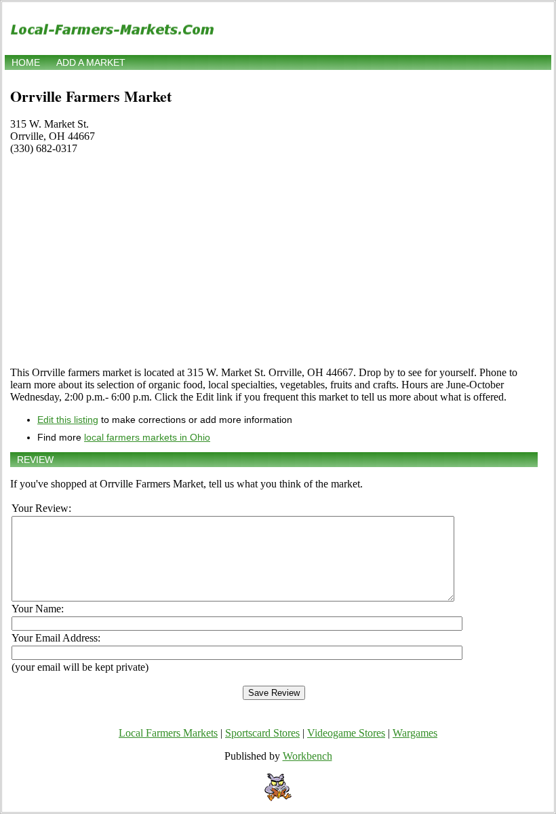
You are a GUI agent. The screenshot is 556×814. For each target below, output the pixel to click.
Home (26, 62)
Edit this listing (67, 419)
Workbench (307, 756)
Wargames (415, 733)
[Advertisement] (274, 261)
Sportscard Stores (262, 733)
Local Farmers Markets (168, 733)
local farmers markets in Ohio (147, 437)
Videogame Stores (346, 733)
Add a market (90, 62)
